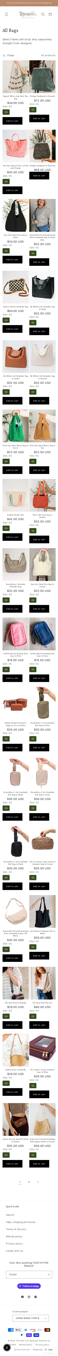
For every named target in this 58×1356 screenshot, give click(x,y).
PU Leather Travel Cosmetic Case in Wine (42, 1071)
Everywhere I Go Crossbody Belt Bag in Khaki (16, 793)
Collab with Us (14, 1250)
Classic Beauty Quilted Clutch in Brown (16, 1140)
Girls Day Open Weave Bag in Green (15, 446)
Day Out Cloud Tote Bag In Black (15, 236)
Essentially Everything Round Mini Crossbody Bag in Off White (15, 933)
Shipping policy (40, 1349)
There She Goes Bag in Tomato (42, 516)
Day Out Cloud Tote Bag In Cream (42, 585)
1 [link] (20, 1181)
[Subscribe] (48, 1275)
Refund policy (14, 1236)
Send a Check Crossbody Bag (15, 307)
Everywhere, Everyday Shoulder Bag (15, 585)
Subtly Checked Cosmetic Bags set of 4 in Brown (16, 724)
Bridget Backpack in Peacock (42, 96)
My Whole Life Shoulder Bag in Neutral (42, 377)
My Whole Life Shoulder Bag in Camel (15, 377)
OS (6, 111)
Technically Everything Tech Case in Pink (15, 654)
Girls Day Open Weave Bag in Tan (42, 446)
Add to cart (12, 121)
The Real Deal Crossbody (15, 1003)
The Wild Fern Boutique (27, 1341)
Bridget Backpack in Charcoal (42, 165)
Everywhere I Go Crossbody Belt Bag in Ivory (42, 793)
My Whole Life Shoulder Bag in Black (42, 308)
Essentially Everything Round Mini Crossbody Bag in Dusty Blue (42, 237)
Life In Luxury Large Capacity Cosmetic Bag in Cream (42, 863)
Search (10, 1214)
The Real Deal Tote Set (42, 1003)
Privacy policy (14, 1243)
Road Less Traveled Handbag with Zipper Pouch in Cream (42, 1140)
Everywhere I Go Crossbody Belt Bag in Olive (42, 724)
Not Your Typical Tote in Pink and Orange (15, 166)
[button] (6, 14)
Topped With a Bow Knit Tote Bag (15, 97)
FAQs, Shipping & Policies (21, 1222)
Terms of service (22, 1349)
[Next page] (37, 1181)
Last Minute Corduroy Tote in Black (42, 932)
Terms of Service (16, 1229)
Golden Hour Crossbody (15, 1070)
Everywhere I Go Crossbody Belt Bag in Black (16, 863)
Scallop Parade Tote (15, 515)
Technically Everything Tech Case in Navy (42, 654)
